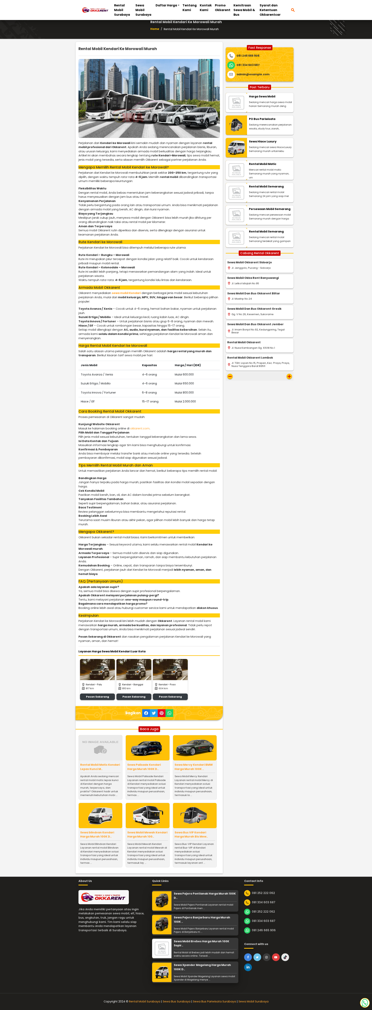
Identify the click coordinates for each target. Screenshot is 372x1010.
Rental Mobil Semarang (266, 186)
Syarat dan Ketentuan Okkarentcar (270, 10)
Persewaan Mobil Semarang (269, 209)
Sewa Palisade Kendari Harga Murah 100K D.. (144, 767)
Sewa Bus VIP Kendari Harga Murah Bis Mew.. (191, 835)
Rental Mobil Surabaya (122, 10)
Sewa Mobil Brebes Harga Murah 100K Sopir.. (201, 943)
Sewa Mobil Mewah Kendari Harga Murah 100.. (147, 835)
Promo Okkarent (222, 7)
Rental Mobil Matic (262, 164)
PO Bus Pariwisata (262, 119)
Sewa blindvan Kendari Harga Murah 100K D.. (97, 835)
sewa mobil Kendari (126, 293)
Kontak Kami (206, 7)
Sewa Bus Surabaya (176, 1001)
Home (154, 29)
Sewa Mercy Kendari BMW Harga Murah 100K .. (194, 767)
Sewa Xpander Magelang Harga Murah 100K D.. (202, 967)
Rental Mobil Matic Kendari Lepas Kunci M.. (100, 767)
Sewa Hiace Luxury (262, 141)
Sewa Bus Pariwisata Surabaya (214, 1001)
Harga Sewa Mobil (262, 96)
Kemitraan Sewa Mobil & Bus (244, 10)
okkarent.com (140, 428)
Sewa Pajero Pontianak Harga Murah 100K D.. (205, 896)
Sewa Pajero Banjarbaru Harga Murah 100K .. (202, 920)
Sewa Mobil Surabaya (143, 10)
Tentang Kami (190, 7)
